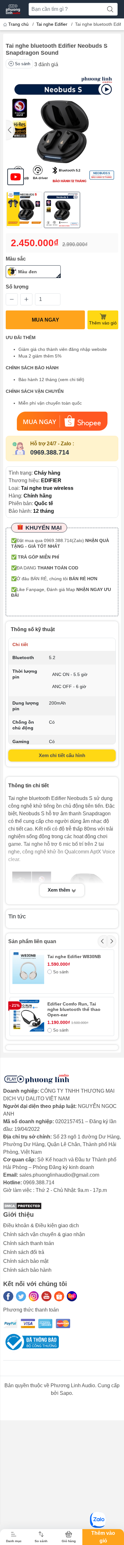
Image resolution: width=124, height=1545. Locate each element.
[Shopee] (59, 1296)
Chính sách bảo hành (27, 1270)
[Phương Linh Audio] (13, 9)
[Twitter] (21, 1296)
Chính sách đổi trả (23, 1252)
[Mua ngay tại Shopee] (62, 421)
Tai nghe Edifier (51, 24)
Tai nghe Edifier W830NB (74, 956)
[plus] (26, 299)
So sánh (22, 63)
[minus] (12, 299)
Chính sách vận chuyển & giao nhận (44, 1234)
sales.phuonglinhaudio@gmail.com (59, 1175)
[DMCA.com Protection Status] (22, 1205)
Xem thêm (59, 890)
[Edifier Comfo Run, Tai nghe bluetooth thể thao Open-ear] (28, 1016)
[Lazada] (72, 1296)
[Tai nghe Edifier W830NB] (28, 968)
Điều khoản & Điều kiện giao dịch (41, 1225)
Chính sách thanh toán (28, 1243)
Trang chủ (18, 24)
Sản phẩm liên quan (32, 941)
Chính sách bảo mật (25, 1261)
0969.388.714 (49, 452)
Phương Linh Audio (73, 1385)
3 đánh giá (46, 64)
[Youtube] (46, 1296)
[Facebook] (8, 1296)
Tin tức (17, 916)
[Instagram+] (34, 1296)
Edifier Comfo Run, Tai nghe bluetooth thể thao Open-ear (73, 1009)
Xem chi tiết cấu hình (62, 755)
